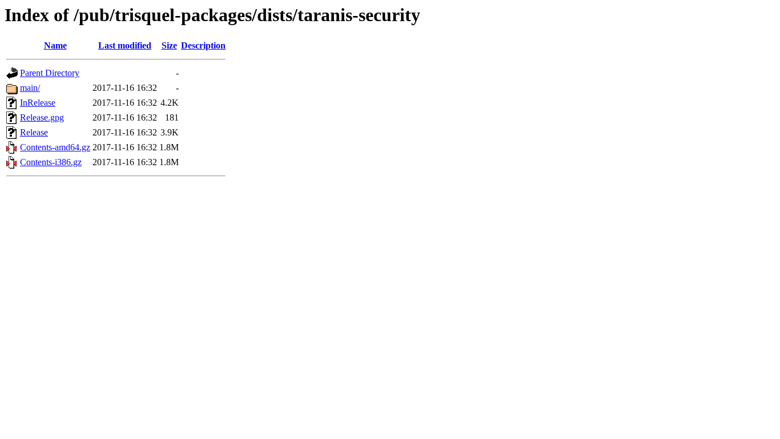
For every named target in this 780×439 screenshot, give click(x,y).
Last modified (124, 45)
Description (203, 45)
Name (55, 45)
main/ (30, 88)
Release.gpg (42, 117)
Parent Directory (49, 73)
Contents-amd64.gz (55, 147)
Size (169, 45)
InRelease (37, 102)
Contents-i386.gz (51, 162)
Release (34, 132)
